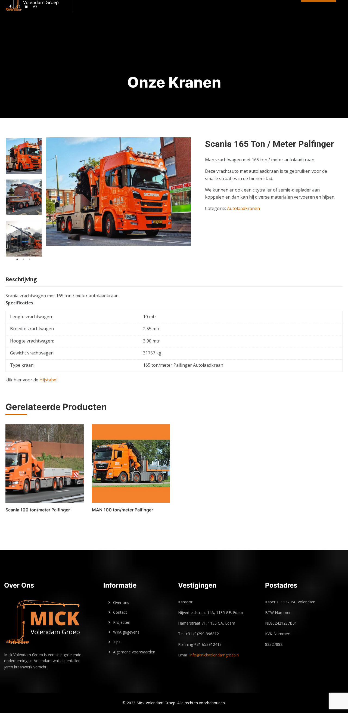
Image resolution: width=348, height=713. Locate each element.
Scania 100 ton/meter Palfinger (37, 510)
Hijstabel (48, 380)
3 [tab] (29, 259)
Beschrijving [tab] (21, 279)
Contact (120, 612)
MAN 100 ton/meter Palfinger (122, 510)
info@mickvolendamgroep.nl (214, 655)
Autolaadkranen (243, 208)
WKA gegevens (126, 632)
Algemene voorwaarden (134, 652)
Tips (116, 641)
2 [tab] (23, 259)
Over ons (121, 602)
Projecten (121, 622)
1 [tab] (17, 259)
